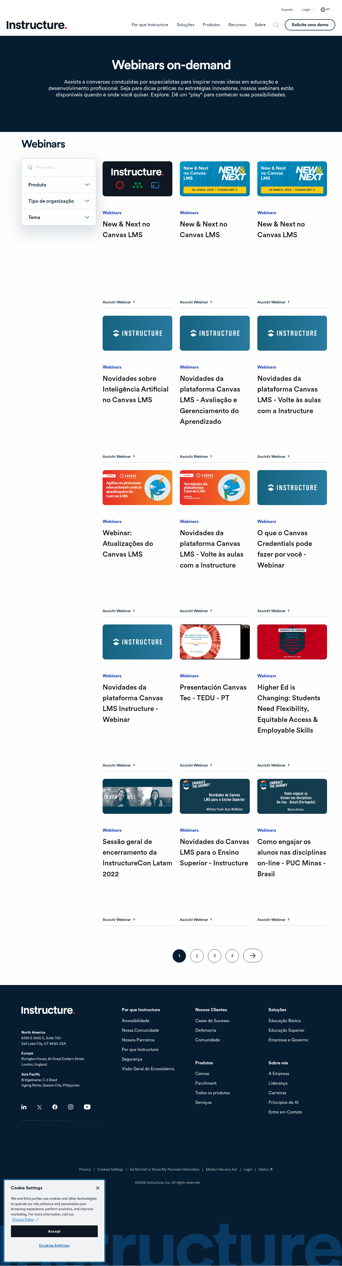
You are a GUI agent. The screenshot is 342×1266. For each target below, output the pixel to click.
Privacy (85, 1169)
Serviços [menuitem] (203, 1102)
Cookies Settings (54, 1245)
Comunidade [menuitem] (207, 1040)
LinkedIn (23, 1106)
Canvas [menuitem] (202, 1074)
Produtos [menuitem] (211, 25)
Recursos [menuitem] (237, 25)
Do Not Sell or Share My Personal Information (164, 1169)
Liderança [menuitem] (278, 1083)
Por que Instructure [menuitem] (150, 25)
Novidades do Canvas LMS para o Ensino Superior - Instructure (214, 852)
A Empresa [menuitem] (279, 1074)
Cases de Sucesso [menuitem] (212, 1021)
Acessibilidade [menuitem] (135, 1021)
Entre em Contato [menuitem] (285, 1112)
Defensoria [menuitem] (205, 1030)
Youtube (87, 1106)
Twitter (39, 1107)
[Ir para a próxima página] (252, 955)
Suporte (287, 9)
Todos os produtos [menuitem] (212, 1093)
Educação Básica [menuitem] (285, 1021)
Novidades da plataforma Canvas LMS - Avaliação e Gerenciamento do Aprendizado (210, 400)
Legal (248, 1169)
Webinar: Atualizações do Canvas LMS (128, 543)
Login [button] (306, 9)
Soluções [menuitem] (185, 25)
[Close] (98, 1188)
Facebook (54, 1106)
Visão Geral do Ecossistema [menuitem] (148, 1069)
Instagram (70, 1106)
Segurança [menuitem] (132, 1059)
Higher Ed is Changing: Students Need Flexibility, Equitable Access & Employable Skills (288, 708)
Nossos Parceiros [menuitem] (138, 1040)
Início (48, 1010)
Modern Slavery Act (221, 1169)
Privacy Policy (23, 1219)
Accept (54, 1231)
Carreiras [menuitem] (277, 1093)
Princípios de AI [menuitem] (283, 1102)
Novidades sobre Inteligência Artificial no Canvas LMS (136, 389)
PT (328, 9)
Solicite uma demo (310, 24)
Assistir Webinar (117, 302)
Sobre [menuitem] (260, 25)
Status (266, 1171)
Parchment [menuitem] (205, 1083)
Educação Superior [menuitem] (287, 1030)
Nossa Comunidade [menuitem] (140, 1030)
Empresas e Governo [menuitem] (288, 1040)
